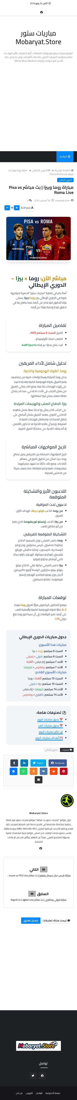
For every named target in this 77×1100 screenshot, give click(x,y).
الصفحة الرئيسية (62, 170)
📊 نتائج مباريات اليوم (51, 731)
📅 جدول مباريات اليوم (50, 719)
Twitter (40, 763)
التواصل (39, 1093)
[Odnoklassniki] (33, 771)
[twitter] (33, 1075)
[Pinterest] (64, 771)
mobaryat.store (38, 813)
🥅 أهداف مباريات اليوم (49, 737)
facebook (59, 763)
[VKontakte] (43, 771)
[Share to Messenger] (13, 771)
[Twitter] (35, 10)
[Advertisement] (38, 107)
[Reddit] (53, 771)
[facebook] (41, 12)
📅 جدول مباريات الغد (50, 725)
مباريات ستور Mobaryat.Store (38, 37)
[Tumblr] (14, 763)
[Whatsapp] (23, 771)
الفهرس (29, 1093)
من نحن (19, 1093)
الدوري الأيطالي (39, 170)
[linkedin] (24, 763)
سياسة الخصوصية (53, 1093)
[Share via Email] (38, 779)
